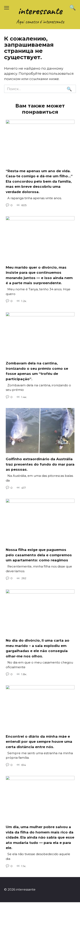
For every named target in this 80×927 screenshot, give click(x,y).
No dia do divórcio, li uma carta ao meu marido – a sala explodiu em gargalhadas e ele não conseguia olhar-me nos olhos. (37, 648)
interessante (40, 10)
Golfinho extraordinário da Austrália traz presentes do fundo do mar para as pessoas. (40, 464)
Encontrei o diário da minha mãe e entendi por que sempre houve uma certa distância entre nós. (39, 741)
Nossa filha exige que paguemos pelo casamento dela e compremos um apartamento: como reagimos (39, 555)
